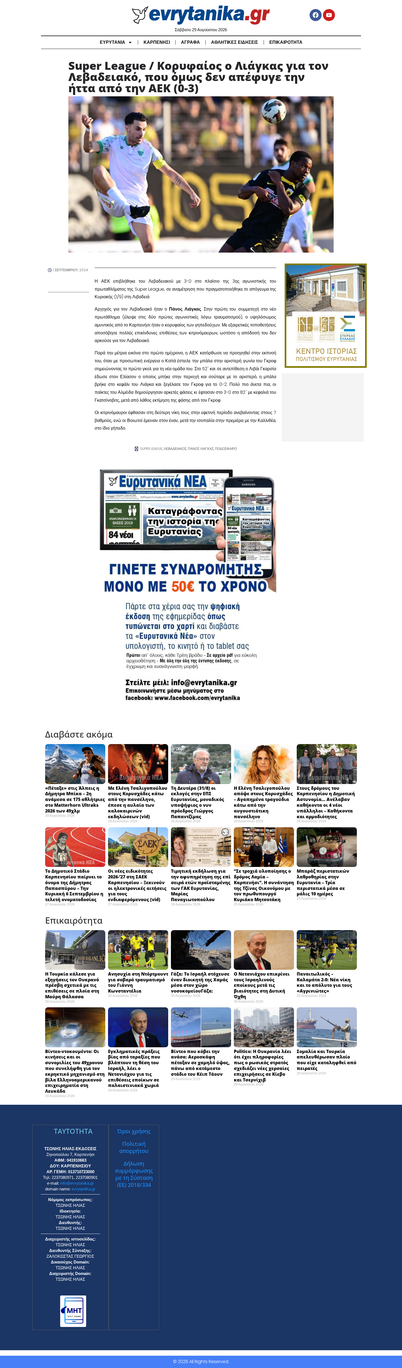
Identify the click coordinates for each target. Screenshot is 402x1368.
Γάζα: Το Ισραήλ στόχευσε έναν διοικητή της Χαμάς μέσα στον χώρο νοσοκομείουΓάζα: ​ (200, 982)
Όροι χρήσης (134, 1131)
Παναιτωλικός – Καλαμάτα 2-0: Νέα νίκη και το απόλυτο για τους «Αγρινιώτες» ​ (324, 982)
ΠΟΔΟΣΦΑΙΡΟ (226, 448)
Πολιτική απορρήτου (133, 1147)
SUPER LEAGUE (151, 448)
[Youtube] (329, 15)
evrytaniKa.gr (83, 1189)
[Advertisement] (323, 407)
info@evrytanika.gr (77, 1183)
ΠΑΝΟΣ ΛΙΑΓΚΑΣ (201, 448)
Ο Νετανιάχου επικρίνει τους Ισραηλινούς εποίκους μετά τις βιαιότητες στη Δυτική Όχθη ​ (262, 985)
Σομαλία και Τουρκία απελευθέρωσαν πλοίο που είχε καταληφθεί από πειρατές (326, 1059)
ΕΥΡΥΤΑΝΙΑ (112, 42)
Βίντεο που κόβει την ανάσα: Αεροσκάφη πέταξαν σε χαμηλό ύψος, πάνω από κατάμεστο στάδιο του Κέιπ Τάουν (200, 1062)
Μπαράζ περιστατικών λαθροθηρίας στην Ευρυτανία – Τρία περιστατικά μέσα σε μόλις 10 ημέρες (323, 882)
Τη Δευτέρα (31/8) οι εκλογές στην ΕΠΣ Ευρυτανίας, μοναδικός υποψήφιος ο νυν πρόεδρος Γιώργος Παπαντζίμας (197, 802)
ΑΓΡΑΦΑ (190, 42)
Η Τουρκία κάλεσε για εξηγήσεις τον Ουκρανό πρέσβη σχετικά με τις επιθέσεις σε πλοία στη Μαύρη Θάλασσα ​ (72, 985)
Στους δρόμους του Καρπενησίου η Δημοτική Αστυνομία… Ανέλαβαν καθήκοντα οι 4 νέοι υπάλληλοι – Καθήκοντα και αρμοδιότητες (326, 802)
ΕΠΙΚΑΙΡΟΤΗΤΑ (285, 42)
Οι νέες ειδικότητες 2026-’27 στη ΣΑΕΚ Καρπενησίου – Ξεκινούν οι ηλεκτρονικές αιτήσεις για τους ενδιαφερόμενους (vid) (137, 885)
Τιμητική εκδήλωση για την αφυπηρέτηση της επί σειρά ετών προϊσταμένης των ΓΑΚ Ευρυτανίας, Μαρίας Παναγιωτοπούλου (201, 885)
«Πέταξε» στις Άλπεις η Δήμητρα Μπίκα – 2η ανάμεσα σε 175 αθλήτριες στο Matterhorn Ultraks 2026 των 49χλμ (75, 799)
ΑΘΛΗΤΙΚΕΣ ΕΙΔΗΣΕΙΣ (234, 42)
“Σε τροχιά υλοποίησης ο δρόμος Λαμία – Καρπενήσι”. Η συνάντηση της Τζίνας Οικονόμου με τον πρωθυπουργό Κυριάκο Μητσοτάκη (264, 885)
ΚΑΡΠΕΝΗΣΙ (157, 42)
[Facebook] (316, 15)
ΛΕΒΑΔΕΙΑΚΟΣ (175, 448)
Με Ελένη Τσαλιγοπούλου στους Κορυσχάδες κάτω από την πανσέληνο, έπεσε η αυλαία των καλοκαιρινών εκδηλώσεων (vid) (137, 802)
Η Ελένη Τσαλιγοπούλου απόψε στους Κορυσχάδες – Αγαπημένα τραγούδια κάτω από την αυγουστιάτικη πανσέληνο (263, 802)
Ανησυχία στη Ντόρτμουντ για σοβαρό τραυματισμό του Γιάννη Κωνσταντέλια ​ (138, 982)
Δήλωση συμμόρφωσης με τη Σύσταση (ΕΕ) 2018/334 (134, 1174)
